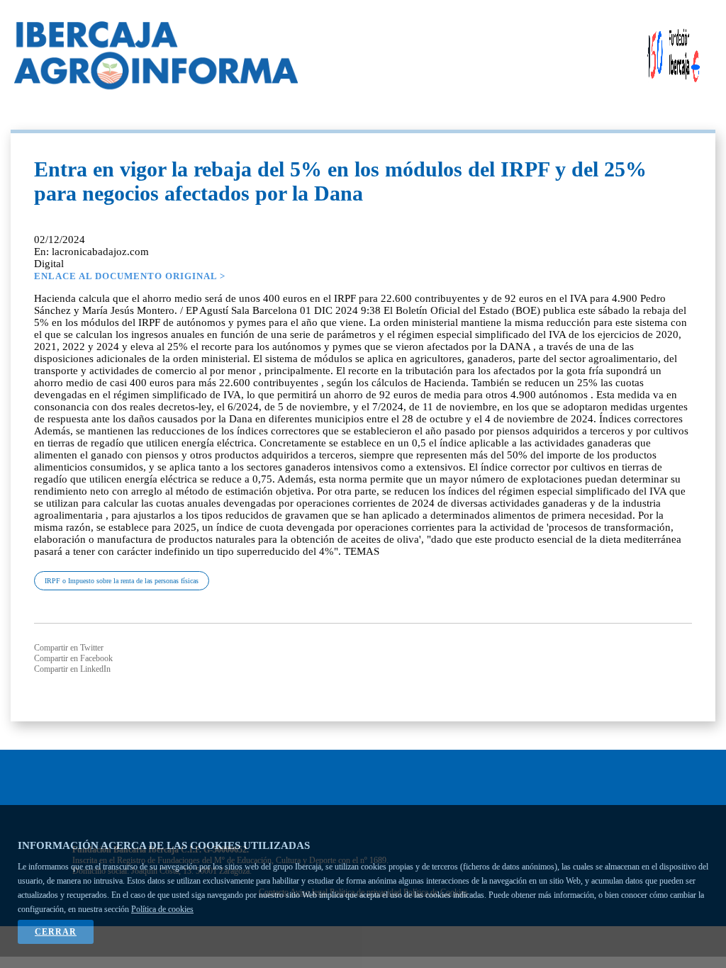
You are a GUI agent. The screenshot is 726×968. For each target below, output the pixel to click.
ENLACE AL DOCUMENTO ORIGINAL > (129, 276)
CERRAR (56, 932)
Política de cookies (162, 909)
